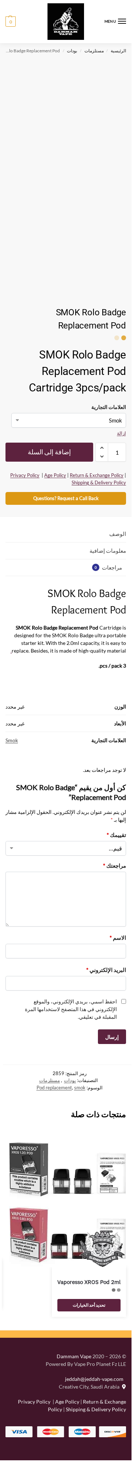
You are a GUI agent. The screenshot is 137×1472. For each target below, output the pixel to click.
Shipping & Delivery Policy (99, 482)
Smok (11, 740)
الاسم (118, 937)
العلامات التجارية (108, 407)
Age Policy (55, 475)
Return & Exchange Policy (96, 475)
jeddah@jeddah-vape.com (95, 1379)
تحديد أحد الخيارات (89, 1305)
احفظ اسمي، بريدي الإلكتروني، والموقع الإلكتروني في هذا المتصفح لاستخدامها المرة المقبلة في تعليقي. (71, 1009)
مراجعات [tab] (108, 567)
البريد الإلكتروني (106, 969)
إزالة (121, 433)
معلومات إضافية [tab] (108, 550)
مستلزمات (94, 50)
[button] (10, 21)
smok (79, 1087)
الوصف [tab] (117, 533)
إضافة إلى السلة (49, 452)
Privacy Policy (24, 475)
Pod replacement (54, 1087)
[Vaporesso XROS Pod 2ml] (67, 1204)
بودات (72, 50)
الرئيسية (118, 50)
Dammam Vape (74, 1356)
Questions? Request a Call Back (66, 498)
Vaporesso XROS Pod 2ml (89, 1281)
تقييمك (116, 834)
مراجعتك (114, 865)
